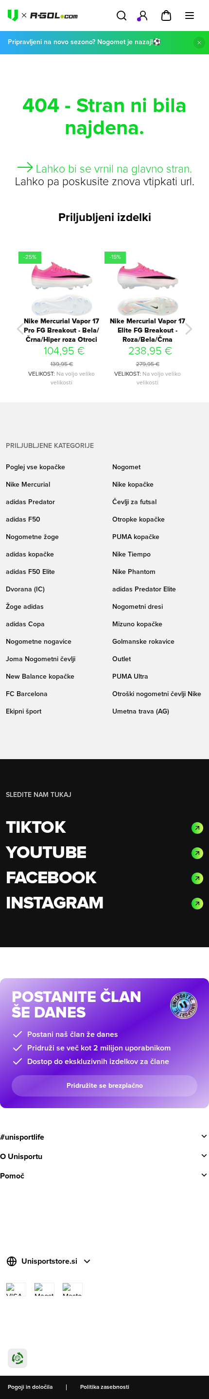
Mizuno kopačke (137, 624)
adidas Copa (25, 624)
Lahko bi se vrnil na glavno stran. (112, 169)
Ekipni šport (23, 711)
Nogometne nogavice (38, 641)
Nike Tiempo (131, 554)
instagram (55, 903)
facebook (51, 878)
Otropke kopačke (138, 519)
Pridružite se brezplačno (105, 1085)
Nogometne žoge (32, 537)
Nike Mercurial (28, 484)
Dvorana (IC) (25, 589)
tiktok (36, 828)
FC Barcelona (27, 694)
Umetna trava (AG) (140, 711)
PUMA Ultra (130, 676)
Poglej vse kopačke (35, 467)
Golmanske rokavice (143, 641)
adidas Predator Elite (144, 589)
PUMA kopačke (135, 537)
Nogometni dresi (137, 607)
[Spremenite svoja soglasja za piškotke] (17, 1358)
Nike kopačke (133, 484)
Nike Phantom (134, 572)
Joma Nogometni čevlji (40, 659)
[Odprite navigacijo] (189, 15)
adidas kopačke (30, 554)
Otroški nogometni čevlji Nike (156, 694)
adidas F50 (23, 519)
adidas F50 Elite (30, 572)
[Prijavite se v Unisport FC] (143, 15)
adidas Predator (30, 502)
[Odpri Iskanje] (121, 15)
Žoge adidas (25, 607)
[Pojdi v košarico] (166, 15)
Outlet (121, 659)
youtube (46, 853)
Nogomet (126, 467)
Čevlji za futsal (134, 502)
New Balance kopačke (40, 676)
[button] (20, 329)
